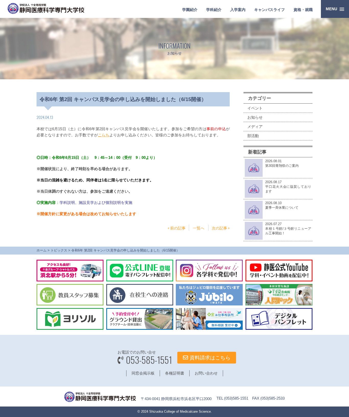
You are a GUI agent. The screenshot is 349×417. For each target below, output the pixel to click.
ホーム (41, 250)
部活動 (253, 136)
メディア (255, 126)
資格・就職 (303, 9)
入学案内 (238, 9)
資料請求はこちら (209, 357)
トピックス (59, 250)
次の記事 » (221, 228)
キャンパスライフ (269, 9)
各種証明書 (174, 373)
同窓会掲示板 (143, 373)
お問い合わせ (206, 373)
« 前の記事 (176, 228)
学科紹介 (214, 9)
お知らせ (255, 117)
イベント (255, 108)
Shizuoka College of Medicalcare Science (180, 411)
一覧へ (198, 228)
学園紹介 (189, 9)
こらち (103, 135)
